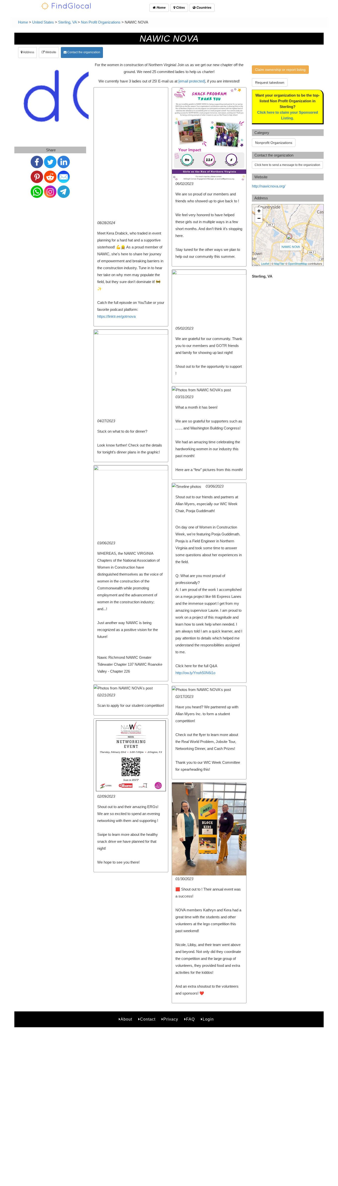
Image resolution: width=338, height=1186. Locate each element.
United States (43, 22)
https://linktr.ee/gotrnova (116, 316)
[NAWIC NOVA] (289, 236)
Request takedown (269, 82)
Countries (203, 7)
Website (50, 52)
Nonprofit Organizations (273, 143)
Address (28, 52)
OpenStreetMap (297, 263)
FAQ (190, 1019)
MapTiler (279, 263)
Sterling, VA (67, 22)
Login (208, 1019)
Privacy (170, 1019)
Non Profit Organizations (101, 22)
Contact (147, 1019)
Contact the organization (83, 52)
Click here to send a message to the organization (287, 165)
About (126, 1019)
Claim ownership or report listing (280, 70)
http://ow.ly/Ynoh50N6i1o (195, 673)
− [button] (259, 218)
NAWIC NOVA (291, 246)
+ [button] (259, 211)
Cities (180, 7)
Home (161, 7)
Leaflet (265, 263)
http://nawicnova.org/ (268, 186)
